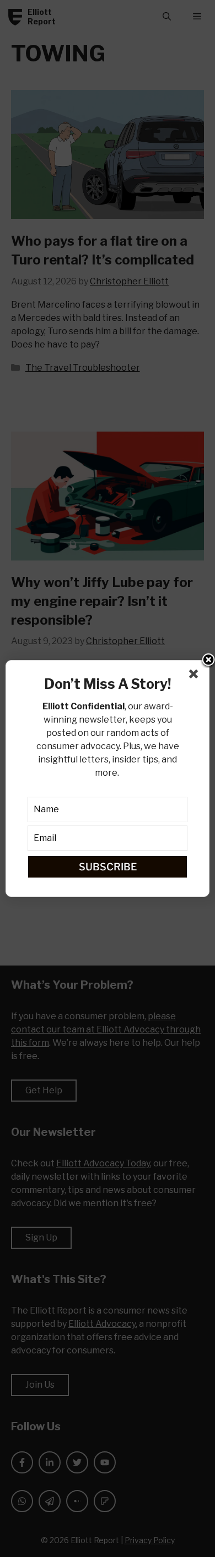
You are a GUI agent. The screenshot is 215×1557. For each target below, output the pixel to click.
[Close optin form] (195, 676)
